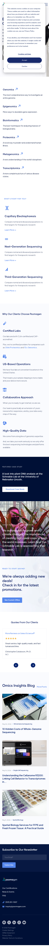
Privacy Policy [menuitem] (7, 935)
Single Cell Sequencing (20, 770)
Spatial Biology (18, 820)
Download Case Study (15, 489)
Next (33, 665)
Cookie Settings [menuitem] (8, 930)
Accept (24, 60)
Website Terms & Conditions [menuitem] (12, 938)
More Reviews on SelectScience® (20, 633)
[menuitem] (4, 922)
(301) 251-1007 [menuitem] (11, 902)
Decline (24, 66)
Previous (16, 665)
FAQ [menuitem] (4, 896)
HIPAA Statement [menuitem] (8, 933)
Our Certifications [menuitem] (9, 888)
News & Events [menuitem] (8, 892)
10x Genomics (30, 347)
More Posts (42, 687)
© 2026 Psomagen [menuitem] (9, 928)
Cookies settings (24, 54)
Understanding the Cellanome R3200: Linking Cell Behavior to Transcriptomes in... (23, 778)
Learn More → (10, 230)
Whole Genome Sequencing (23, 724)
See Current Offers (12, 600)
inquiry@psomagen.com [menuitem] (15, 907)
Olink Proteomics (12, 347)
